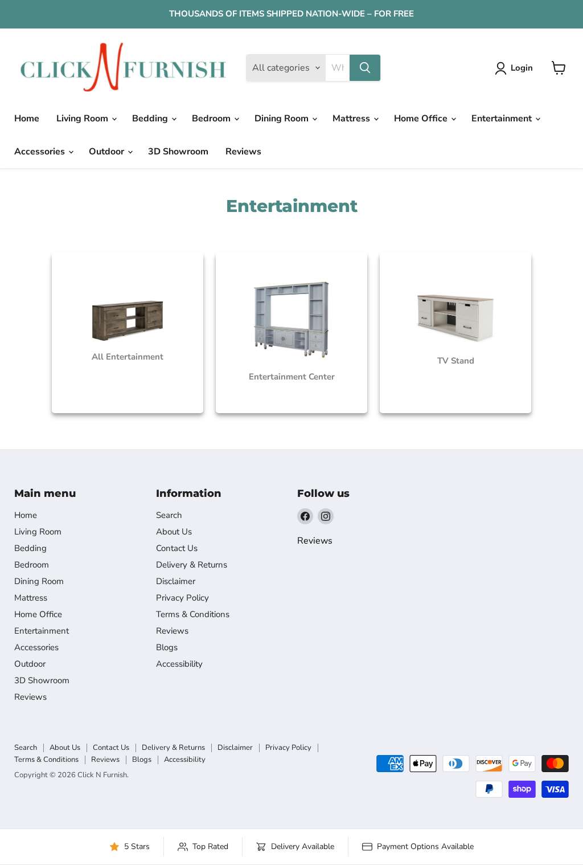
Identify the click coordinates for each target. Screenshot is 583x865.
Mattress (352, 118)
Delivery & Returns (191, 564)
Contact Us (177, 548)
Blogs (167, 647)
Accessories (40, 151)
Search (169, 515)
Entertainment (502, 118)
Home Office (422, 118)
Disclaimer (175, 581)
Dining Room (282, 118)
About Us (174, 531)
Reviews (243, 151)
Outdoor (107, 151)
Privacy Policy (182, 597)
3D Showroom (178, 151)
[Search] (365, 68)
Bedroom (212, 118)
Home (26, 118)
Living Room (83, 118)
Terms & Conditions (192, 614)
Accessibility (179, 664)
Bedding (151, 118)
